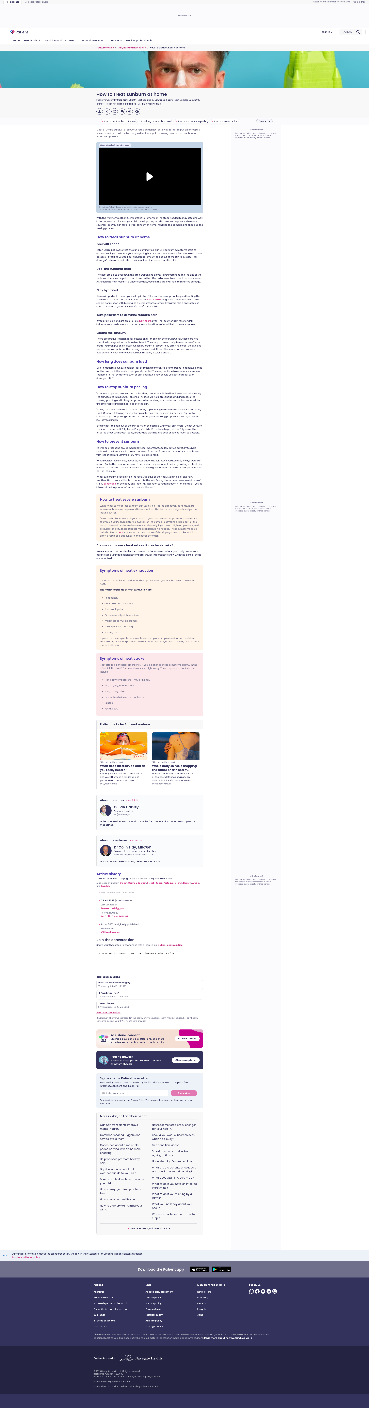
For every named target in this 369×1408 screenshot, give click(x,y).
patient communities (170, 945)
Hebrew (187, 883)
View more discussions (108, 1012)
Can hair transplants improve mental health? (119, 1127)
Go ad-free (359, 2)
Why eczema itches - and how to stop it (173, 1216)
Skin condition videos (165, 1145)
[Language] (114, 111)
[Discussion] (122, 111)
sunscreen (110, 483)
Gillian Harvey (110, 932)
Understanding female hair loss (172, 1161)
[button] (149, 1038)
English (123, 883)
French (151, 883)
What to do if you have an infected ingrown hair (174, 1186)
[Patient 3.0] (19, 32)
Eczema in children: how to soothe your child (122, 1181)
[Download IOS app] (199, 1269)
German (132, 883)
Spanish (142, 883)
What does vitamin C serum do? (173, 1177)
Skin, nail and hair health (131, 47)
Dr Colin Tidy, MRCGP (125, 99)
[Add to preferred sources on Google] (137, 111)
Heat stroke (154, 299)
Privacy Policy (137, 1100)
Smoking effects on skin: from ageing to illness (171, 1153)
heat (121, 532)
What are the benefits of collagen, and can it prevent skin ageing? (174, 1169)
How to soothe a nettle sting (118, 1199)
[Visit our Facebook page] (258, 1291)
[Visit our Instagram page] (275, 1291)
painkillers (145, 321)
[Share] (107, 111)
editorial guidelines (125, 103)
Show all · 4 (264, 121)
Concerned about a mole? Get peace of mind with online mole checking (120, 1149)
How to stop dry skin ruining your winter (121, 1207)
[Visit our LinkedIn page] (269, 1291)
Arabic (195, 883)
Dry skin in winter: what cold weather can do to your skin (118, 1171)
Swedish (105, 886)
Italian (159, 883)
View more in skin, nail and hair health (150, 1228)
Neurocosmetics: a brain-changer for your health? (174, 1127)
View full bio (132, 800)
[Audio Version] (129, 111)
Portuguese (169, 883)
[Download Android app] (221, 1269)
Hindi (179, 883)
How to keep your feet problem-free (121, 1191)
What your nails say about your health (172, 1206)
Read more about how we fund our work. (228, 1338)
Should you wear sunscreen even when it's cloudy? (173, 1137)
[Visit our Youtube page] (264, 1291)
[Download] (99, 111)
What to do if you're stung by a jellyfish (172, 1196)
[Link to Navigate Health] (140, 1358)
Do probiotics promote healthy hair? (120, 1161)
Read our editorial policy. (26, 1257)
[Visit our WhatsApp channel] (252, 1291)
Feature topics (105, 47)
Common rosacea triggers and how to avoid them (120, 1137)
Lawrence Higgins (164, 99)
